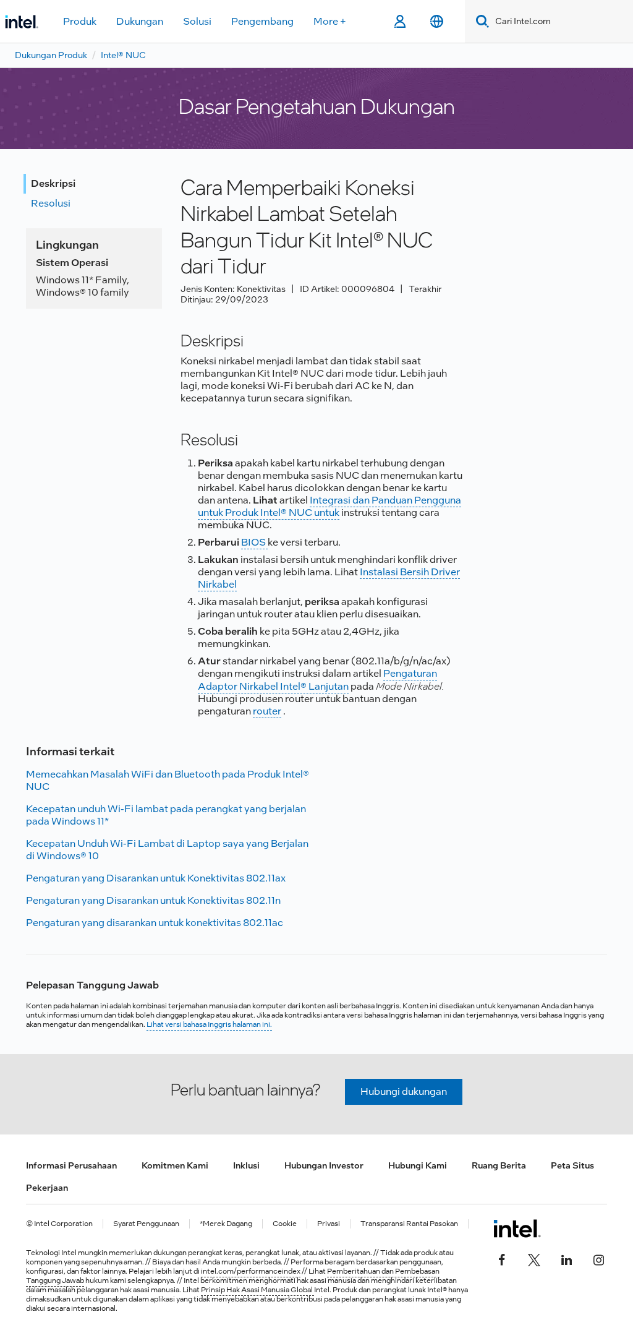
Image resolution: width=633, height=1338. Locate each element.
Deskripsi (53, 183)
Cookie (285, 1224)
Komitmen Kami (175, 1165)
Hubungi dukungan (403, 1091)
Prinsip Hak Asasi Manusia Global (257, 1290)
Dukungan (139, 21)
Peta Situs (572, 1165)
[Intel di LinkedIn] (566, 1258)
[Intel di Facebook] (502, 1258)
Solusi (197, 21)
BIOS (254, 542)
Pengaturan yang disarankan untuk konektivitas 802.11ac (154, 922)
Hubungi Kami (417, 1165)
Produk (79, 21)
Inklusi (246, 1165)
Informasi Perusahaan (71, 1165)
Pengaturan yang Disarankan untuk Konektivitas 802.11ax (156, 878)
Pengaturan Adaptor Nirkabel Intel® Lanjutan (317, 680)
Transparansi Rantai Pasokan (409, 1224)
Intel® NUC (123, 55)
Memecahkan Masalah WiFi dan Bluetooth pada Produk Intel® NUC (167, 780)
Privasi (328, 1224)
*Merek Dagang (226, 1224)
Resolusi (50, 203)
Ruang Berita (499, 1165)
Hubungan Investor (323, 1165)
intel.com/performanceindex (250, 1271)
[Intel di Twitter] (534, 1258)
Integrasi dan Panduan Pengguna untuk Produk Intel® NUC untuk (329, 506)
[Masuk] (399, 21)
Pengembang (262, 21)
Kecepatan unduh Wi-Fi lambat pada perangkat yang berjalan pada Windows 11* (166, 815)
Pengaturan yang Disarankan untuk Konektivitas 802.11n (153, 900)
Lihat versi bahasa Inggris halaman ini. (209, 1024)
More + (329, 21)
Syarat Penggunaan (146, 1224)
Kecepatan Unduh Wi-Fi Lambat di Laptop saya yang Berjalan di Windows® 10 (167, 849)
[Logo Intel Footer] (517, 1228)
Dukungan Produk (51, 55)
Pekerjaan (47, 1187)
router (267, 711)
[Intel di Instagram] (598, 1258)
